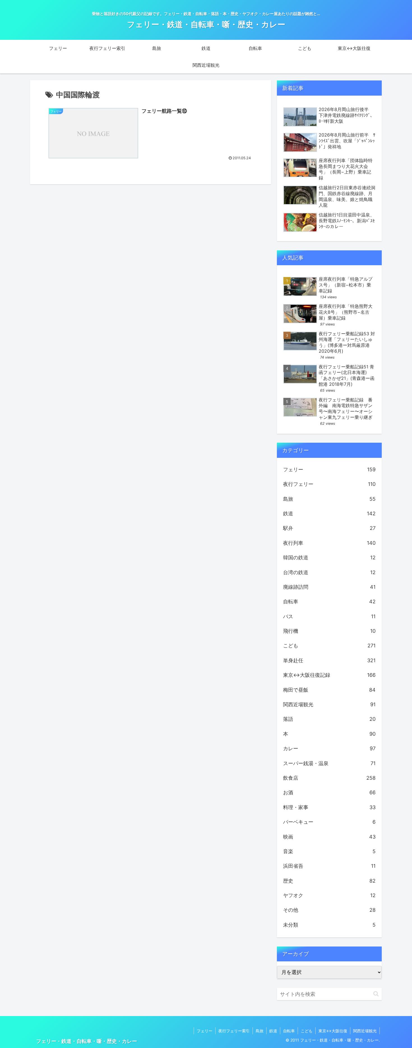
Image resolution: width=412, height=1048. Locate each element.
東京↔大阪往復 (332, 1030)
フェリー (204, 1030)
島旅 (259, 1030)
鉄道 (273, 1030)
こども (307, 1030)
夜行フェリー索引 (234, 1030)
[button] (376, 994)
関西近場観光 (365, 1030)
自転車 (289, 1030)
